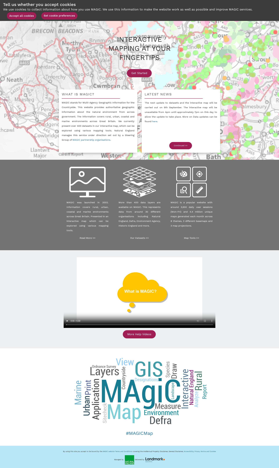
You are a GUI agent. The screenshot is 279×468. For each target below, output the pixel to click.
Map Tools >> (191, 238)
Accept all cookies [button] (21, 15)
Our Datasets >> (139, 238)
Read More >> (87, 238)
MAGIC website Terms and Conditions (117, 451)
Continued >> (180, 145)
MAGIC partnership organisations (91, 139)
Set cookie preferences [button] (59, 15)
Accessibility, (189, 451)
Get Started (141, 73)
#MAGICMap (139, 433)
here (154, 121)
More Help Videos (139, 334)
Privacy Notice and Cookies (205, 451)
